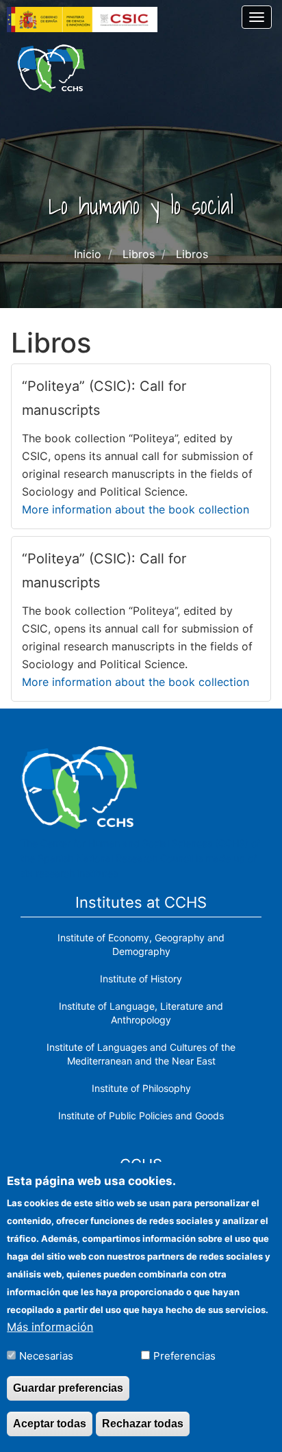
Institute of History (141, 978)
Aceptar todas (49, 1423)
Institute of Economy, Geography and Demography (141, 944)
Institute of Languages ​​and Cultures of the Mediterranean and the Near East (141, 1054)
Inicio (87, 254)
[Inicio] (51, 68)
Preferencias (184, 1355)
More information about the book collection (135, 509)
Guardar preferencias (68, 1388)
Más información (50, 1327)
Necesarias (46, 1355)
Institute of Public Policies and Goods (141, 1115)
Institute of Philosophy (141, 1088)
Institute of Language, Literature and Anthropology (141, 1013)
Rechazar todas (142, 1423)
